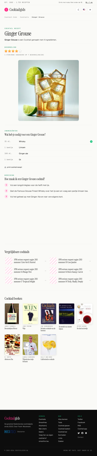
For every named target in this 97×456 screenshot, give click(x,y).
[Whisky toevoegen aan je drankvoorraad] (91, 141)
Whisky (22, 141)
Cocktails (42, 419)
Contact (80, 437)
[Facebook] (82, 433)
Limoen (22, 147)
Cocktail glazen (64, 426)
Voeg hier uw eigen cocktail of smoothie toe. (46, 438)
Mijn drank (43, 429)
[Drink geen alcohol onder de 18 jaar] (10, 431)
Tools (60, 422)
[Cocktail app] (86, 433)
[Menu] (90, 9)
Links (60, 438)
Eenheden (62, 435)
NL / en (89, 2)
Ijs (20, 159)
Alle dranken (63, 419)
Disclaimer (21, 432)
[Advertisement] (48, 218)
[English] (84, 9)
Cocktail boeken (64, 429)
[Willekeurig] (78, 9)
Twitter (80, 419)
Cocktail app (82, 429)
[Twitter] (79, 433)
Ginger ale (23, 153)
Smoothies (43, 422)
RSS (79, 426)
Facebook (81, 422)
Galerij (41, 432)
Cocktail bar (62, 432)
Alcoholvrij (43, 426)
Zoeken (61, 441)
